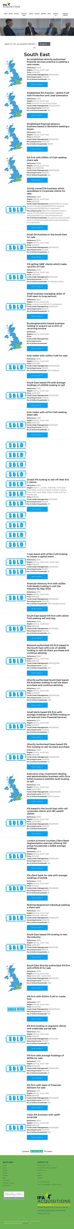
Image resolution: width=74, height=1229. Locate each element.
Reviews (43, 13)
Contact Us (55, 14)
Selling (16, 13)
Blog (49, 13)
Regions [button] (44, 44)
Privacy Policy (7, 1185)
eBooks (37, 13)
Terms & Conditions (9, 1183)
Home (5, 13)
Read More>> (37, 84)
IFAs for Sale (24, 14)
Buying (11, 13)
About (31, 13)
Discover (26, 1223)
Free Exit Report (65, 14)
